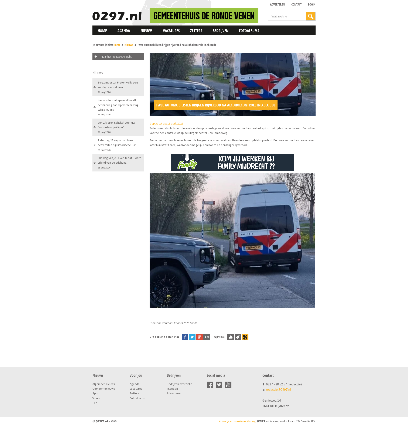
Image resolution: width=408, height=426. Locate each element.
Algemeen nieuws (103, 384)
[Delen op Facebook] (185, 337)
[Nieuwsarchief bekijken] (245, 337)
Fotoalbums (249, 30)
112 (94, 403)
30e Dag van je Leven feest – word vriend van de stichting (119, 162)
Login (312, 4)
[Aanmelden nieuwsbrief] (238, 337)
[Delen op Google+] (199, 337)
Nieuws (146, 30)
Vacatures (171, 30)
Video (96, 398)
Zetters (196, 30)
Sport (96, 393)
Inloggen (172, 389)
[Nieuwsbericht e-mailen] (206, 337)
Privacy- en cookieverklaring (237, 421)
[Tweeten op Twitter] (192, 337)
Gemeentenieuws (103, 389)
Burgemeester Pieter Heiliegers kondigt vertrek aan (118, 87)
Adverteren (277, 4)
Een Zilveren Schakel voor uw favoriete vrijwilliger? (116, 127)
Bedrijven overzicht (179, 384)
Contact (296, 4)
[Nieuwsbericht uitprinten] (230, 337)
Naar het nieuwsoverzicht (116, 56)
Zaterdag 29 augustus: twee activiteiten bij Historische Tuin (117, 144)
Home (102, 30)
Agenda (124, 30)
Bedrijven (220, 30)
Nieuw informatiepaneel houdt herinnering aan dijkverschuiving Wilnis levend (118, 107)
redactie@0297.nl (278, 389)
